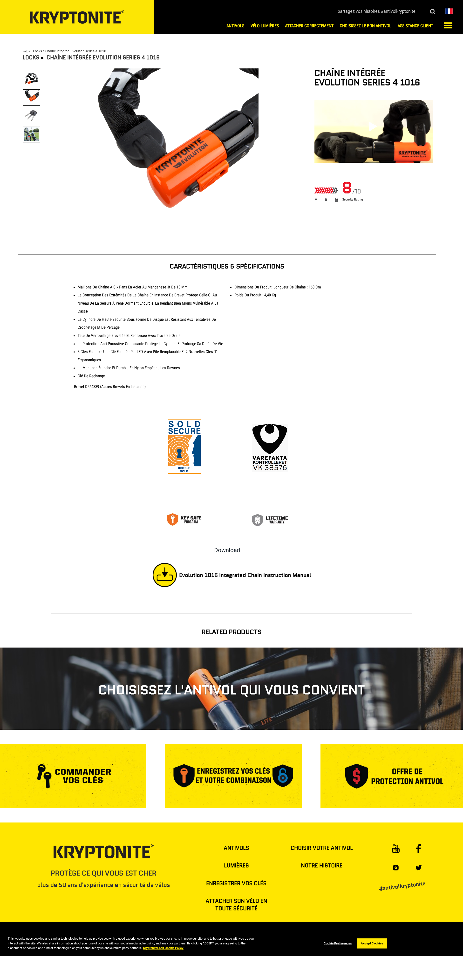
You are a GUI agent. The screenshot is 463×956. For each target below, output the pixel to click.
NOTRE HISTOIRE (321, 865)
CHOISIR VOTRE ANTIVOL (322, 848)
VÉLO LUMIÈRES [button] (265, 25)
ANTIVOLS (236, 848)
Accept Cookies (372, 943)
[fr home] (77, 17)
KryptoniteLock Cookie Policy (163, 948)
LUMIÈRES (236, 865)
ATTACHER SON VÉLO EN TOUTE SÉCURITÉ (236, 904)
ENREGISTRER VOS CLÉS (236, 883)
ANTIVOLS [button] (235, 25)
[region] (231, 943)
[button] (449, 11)
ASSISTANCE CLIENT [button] (415, 25)
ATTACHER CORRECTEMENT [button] (309, 25)
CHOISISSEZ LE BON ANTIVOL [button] (365, 25)
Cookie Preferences (338, 943)
